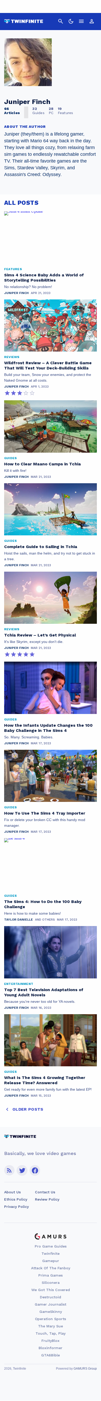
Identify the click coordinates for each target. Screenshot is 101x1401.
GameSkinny (50, 1311)
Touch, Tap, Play (50, 1333)
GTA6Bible (50, 1355)
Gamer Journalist (50, 1304)
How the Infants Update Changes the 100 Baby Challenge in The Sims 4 (48, 728)
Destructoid (50, 1297)
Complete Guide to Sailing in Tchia (40, 546)
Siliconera (51, 1282)
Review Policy (47, 1199)
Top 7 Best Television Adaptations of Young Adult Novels (43, 992)
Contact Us (45, 1192)
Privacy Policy (16, 1206)
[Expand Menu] (81, 21)
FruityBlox (50, 1341)
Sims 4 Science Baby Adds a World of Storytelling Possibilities (44, 277)
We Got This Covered (50, 1290)
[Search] (60, 21)
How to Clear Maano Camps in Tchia (42, 463)
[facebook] (35, 1170)
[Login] (91, 21)
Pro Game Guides (51, 1246)
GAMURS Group (85, 1368)
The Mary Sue (50, 1326)
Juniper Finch (16, 293)
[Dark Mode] (71, 21)
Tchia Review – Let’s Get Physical (40, 635)
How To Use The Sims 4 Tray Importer (44, 813)
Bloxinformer (50, 1348)
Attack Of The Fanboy (50, 1268)
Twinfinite (50, 1253)
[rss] (9, 1170)
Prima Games (50, 1275)
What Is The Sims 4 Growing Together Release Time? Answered (44, 1080)
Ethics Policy (15, 1199)
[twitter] (22, 1170)
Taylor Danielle (18, 919)
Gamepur (50, 1261)
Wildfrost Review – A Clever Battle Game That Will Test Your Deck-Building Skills (48, 365)
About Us (12, 1192)
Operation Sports (50, 1319)
